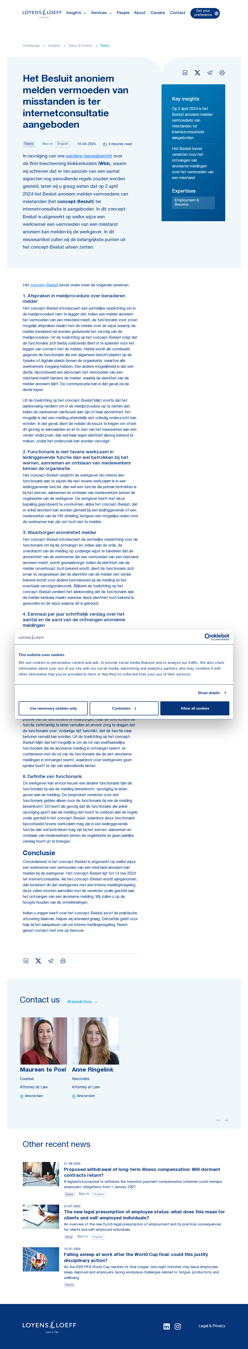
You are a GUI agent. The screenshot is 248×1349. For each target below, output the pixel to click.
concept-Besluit (44, 286)
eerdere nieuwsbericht (89, 156)
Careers (157, 13)
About (140, 13)
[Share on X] (197, 73)
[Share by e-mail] (210, 73)
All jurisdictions (79, 1002)
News (105, 46)
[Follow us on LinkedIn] (166, 1326)
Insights (54, 46)
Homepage (31, 46)
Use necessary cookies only (53, 708)
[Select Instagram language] (178, 1326)
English (62, 144)
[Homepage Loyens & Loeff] (42, 13)
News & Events (80, 46)
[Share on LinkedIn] (185, 73)
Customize (121, 708)
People (123, 13)
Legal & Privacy (212, 1326)
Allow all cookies (195, 708)
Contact (178, 13)
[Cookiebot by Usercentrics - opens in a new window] (208, 637)
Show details (209, 693)
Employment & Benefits (187, 203)
